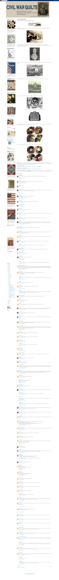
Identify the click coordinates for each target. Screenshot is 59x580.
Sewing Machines (10, 293)
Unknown (20, 212)
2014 (8, 300)
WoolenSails (20, 189)
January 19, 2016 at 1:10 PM (22, 386)
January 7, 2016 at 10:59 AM (22, 259)
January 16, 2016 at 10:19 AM (22, 358)
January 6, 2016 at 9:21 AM (22, 202)
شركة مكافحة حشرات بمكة (41, 553)
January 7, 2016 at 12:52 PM (22, 263)
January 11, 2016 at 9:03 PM (22, 309)
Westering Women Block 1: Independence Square (11, 287)
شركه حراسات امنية (40, 548)
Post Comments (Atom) (22, 567)
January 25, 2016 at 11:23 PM (22, 433)
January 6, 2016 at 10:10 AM (22, 210)
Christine (20, 235)
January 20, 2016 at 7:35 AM (22, 394)
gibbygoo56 (20, 375)
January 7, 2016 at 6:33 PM (22, 274)
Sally (19, 281)
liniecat (19, 420)
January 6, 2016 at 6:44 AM (22, 178)
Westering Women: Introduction (11, 288)
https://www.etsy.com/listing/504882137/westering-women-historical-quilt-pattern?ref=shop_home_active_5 (29, 168)
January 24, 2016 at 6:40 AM (22, 418)
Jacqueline (20, 175)
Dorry (19, 307)
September (10, 277)
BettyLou (20, 290)
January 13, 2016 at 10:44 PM (22, 323)
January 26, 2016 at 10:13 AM (22, 437)
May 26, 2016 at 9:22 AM (21, 487)
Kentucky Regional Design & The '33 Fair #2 (13, 142)
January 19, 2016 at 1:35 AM (22, 377)
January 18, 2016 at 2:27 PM (22, 373)
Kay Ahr (20, 411)
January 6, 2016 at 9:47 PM (22, 233)
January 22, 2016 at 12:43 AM (22, 404)
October (9, 276)
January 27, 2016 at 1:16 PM (22, 447)
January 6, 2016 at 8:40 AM (22, 198)
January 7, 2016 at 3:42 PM (22, 269)
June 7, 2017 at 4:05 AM (21, 525)
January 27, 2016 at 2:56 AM (22, 443)
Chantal (20, 226)
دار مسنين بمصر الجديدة (22, 543)
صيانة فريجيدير (41, 528)
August (9, 278)
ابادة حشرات (44, 537)
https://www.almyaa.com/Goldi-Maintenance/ (23, 509)
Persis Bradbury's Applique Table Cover (11, 285)
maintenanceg (20, 527)
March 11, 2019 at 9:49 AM (22, 563)
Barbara (20, 208)
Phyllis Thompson (21, 427)
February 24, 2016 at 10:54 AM (22, 475)
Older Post (51, 566)
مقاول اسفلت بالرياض (28, 533)
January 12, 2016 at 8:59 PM (22, 313)
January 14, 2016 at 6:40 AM (22, 329)
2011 (8, 303)
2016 (8, 273)
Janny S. (20, 347)
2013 (8, 301)
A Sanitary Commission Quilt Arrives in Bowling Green (11, 289)
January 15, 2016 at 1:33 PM (22, 341)
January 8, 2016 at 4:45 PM (22, 288)
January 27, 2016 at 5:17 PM (22, 452)
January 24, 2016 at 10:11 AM (22, 429)
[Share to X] (28, 170)
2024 (8, 266)
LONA (19, 299)
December (10, 274)
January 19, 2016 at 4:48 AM (22, 382)
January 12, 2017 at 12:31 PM (22, 495)
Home (35, 566)
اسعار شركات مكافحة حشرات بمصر (26, 538)
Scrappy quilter (20, 185)
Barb (19, 180)
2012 (8, 302)
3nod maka (20, 552)
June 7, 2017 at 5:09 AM (21, 534)
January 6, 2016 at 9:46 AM (22, 206)
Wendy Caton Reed (21, 204)
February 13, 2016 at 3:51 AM (22, 469)
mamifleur (20, 379)
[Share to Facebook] (29, 170)
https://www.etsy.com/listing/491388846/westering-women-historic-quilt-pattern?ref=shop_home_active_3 (29, 166)
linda (19, 303)
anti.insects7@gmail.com (22, 536)
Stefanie (20, 454)
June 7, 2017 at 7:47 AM (21, 550)
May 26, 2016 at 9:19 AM (21, 479)
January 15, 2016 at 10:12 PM (22, 345)
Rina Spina (20, 471)
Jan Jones (20, 477)
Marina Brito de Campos (21, 265)
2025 (8, 265)
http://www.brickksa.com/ (21, 504)
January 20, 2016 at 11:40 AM (22, 400)
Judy (19, 240)
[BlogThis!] (27, 170)
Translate (13, 149)
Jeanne (19, 200)
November (10, 275)
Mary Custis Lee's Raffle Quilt (11, 292)
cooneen (20, 406)
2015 (8, 299)
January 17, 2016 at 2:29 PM (22, 362)
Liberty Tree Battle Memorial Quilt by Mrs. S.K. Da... (11, 294)
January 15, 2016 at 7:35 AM (22, 333)
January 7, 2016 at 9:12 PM (22, 279)
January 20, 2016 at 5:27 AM (22, 390)
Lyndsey (20, 388)
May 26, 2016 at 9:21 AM (21, 483)
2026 (8, 264)
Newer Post (18, 566)
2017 (8, 272)
